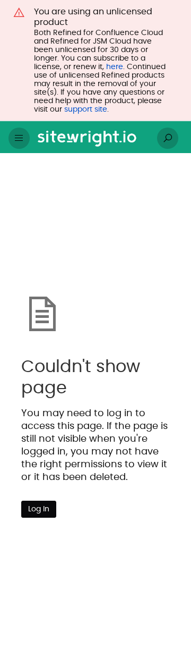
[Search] (167, 138)
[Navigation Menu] (19, 138)
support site (85, 109)
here (114, 67)
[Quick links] (91, 138)
